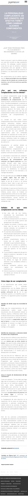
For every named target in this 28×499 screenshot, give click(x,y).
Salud (14, 32)
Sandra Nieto (15, 37)
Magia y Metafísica (14, 474)
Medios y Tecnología (5, 474)
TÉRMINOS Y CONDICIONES (6, 483)
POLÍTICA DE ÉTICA (16, 483)
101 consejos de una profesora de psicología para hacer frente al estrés (14, 457)
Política (20, 474)
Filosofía (16, 472)
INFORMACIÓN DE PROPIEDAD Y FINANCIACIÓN (10, 491)
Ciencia (11, 472)
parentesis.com (24, 491)
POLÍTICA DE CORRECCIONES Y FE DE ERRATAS (10, 488)
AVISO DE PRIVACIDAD (5, 481)
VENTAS (12, 481)
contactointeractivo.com (12, 493)
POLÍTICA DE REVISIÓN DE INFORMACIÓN (9, 486)
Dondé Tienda (21, 493)
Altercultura (3, 472)
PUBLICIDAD (18, 481)
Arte (7, 472)
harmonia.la (16, 448)
